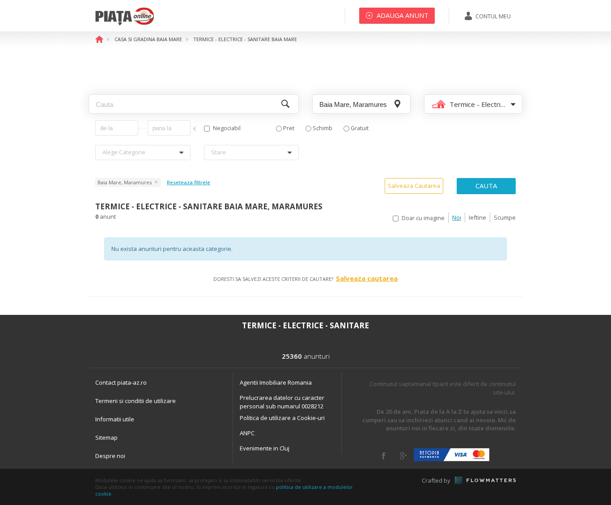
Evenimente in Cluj (264, 448)
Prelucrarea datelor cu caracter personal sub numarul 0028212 (282, 402)
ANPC (247, 433)
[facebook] (383, 455)
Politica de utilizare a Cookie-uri (282, 418)
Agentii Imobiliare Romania (276, 382)
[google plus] (403, 455)
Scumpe (505, 217)
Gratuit (360, 128)
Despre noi (110, 456)
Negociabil (227, 128)
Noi (456, 217)
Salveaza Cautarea (414, 186)
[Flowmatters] (485, 480)
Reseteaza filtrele (188, 182)
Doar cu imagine (423, 218)
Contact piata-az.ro (121, 382)
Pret (288, 128)
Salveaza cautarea (367, 278)
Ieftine (477, 217)
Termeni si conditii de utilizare (135, 401)
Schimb (322, 128)
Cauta (486, 185)
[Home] (124, 25)
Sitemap (106, 437)
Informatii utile (114, 419)
